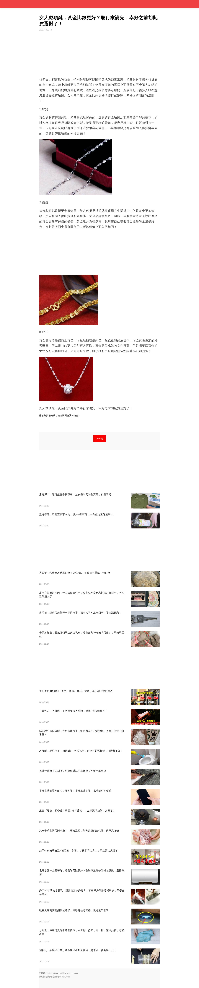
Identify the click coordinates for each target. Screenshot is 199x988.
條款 (59, 977)
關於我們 (43, 977)
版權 (68, 977)
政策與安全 (52, 977)
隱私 (64, 977)
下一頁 (99, 438)
